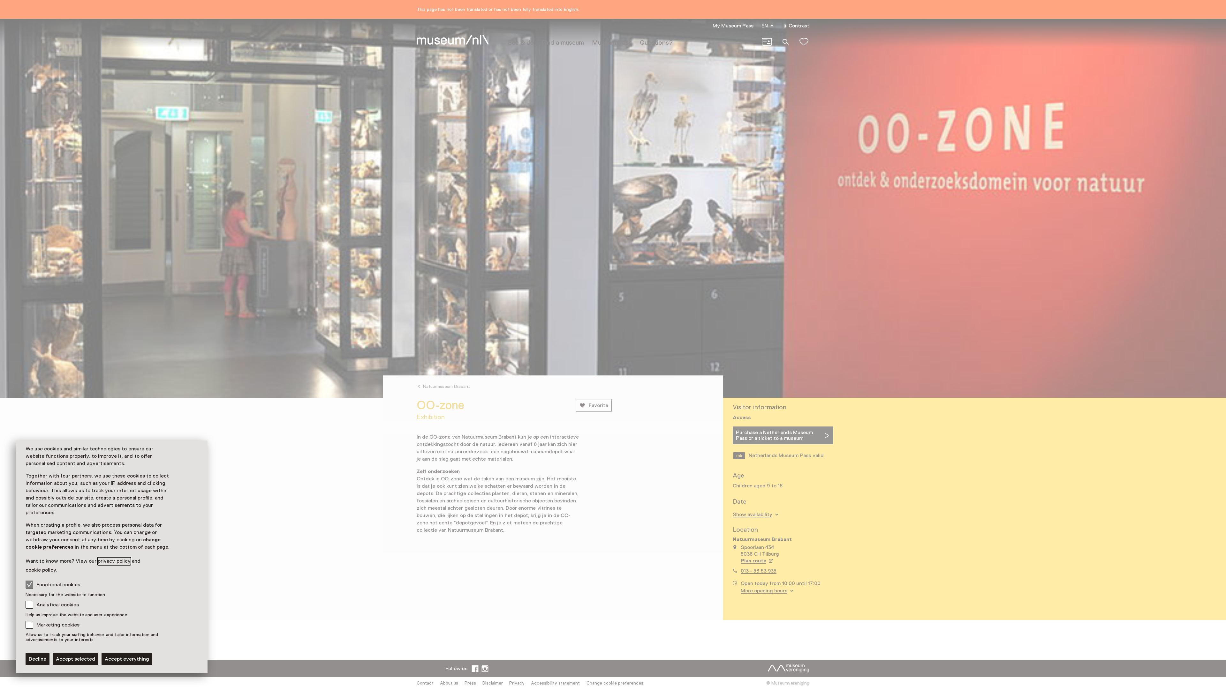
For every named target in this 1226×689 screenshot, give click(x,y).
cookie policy (41, 570)
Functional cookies (58, 585)
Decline (37, 659)
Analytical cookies (57, 605)
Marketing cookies (57, 625)
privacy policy (114, 561)
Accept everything (127, 659)
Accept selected (75, 659)
